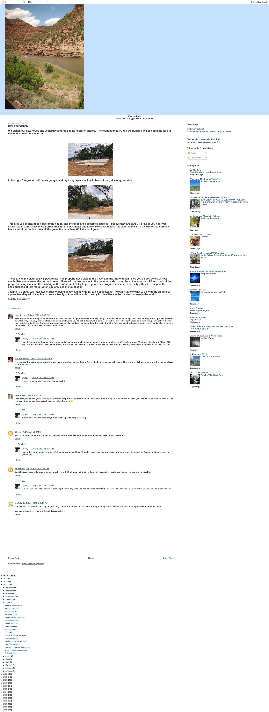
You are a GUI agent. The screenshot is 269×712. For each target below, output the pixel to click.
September (10, 596)
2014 (5, 692)
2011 (5, 701)
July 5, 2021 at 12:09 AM (37, 468)
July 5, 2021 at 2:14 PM (43, 339)
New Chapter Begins (199, 310)
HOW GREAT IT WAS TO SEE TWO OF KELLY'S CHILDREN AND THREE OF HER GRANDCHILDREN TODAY (224, 202)
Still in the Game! (11, 638)
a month (204, 237)
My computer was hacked (212, 292)
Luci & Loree (21, 315)
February (9, 668)
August (8, 599)
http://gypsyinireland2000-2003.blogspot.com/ (209, 131)
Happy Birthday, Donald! (14, 617)
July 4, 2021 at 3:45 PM (39, 315)
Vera (17, 395)
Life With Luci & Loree (200, 234)
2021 (5, 585)
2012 (5, 698)
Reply (17, 329)
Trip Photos (195, 320)
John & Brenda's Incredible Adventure (208, 271)
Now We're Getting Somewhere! (17, 647)
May (7, 659)
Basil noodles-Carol (209, 218)
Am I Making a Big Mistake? (16, 641)
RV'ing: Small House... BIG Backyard (207, 253)
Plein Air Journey (198, 317)
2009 (5, 707)
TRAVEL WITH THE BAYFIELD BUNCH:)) (208, 197)
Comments (195, 158)
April (7, 662)
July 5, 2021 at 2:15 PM (43, 377)
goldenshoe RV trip (199, 354)
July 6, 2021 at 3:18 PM (36, 503)
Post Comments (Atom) (33, 563)
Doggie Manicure (11, 623)
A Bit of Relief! (11, 653)
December (9, 588)
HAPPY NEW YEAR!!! (199, 329)
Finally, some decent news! (15, 635)
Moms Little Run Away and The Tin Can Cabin (212, 326)
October (8, 594)
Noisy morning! (11, 626)
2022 (5, 582)
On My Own (195, 170)
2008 (5, 710)
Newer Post (13, 558)
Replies (21, 334)
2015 (5, 689)
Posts (193, 153)
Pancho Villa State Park (211, 375)
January (8, 671)
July (7, 603)
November (9, 591)
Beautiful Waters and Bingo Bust (205, 172)
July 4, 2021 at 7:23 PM (30, 395)
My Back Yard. (207, 338)
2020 (5, 674)
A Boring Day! (10, 629)
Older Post (168, 558)
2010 (5, 704)
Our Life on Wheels (199, 373)
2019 (5, 677)
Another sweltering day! (14, 605)
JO (16, 432)
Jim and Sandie (22, 358)
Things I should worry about (16, 650)
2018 (5, 680)
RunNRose (20, 468)
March (8, 665)
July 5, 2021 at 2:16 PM (43, 414)
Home (91, 558)
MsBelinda (20, 503)
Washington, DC (11, 611)
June (7, 656)
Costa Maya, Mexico (210, 356)
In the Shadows (197, 308)
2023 (5, 579)
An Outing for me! (12, 608)
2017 (5, 683)
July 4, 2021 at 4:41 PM (41, 358)
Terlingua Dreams (198, 290)
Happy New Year (208, 274)
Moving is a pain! (11, 620)
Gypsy (25, 339)
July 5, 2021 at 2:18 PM (43, 485)
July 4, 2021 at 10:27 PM (29, 432)
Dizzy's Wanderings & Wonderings (206, 336)
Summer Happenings (210, 181)
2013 (5, 695)
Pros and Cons (11, 614)
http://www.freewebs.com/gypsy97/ (203, 142)
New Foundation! (11, 644)
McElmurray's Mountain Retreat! (205, 216)
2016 (5, 686)
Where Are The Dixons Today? (204, 179)
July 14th (8, 632)
